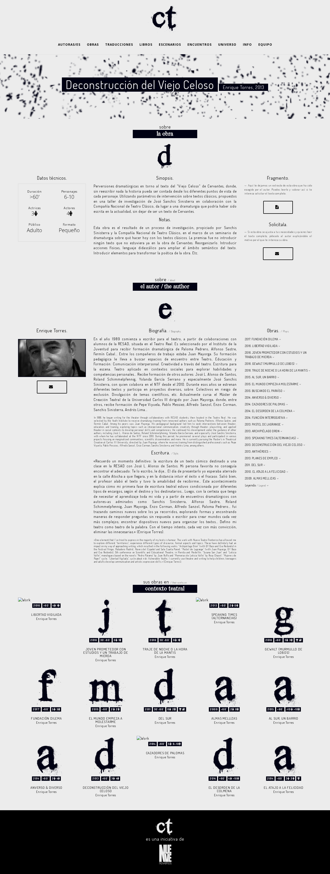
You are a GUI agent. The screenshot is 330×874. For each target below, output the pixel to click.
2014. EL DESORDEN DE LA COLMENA (268, 411)
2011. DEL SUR (254, 465)
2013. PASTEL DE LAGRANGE (263, 424)
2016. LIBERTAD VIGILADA (261, 346)
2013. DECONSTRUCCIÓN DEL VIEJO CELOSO (274, 445)
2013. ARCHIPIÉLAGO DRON (262, 431)
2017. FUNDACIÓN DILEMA (261, 339)
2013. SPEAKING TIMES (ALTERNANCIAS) (270, 438)
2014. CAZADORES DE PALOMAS (265, 404)
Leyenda (255, 485)
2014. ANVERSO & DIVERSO (262, 397)
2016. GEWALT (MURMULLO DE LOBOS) (270, 364)
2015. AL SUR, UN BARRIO (261, 377)
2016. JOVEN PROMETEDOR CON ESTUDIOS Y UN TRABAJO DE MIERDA (276, 355)
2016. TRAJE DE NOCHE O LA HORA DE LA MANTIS (276, 370)
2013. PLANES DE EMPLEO (261, 458)
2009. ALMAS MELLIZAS (260, 478)
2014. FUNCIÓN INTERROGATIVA (265, 418)
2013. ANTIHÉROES (256, 451)
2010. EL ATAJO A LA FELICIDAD (265, 472)
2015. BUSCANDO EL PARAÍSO (264, 391)
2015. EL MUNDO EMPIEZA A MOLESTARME (272, 384)
